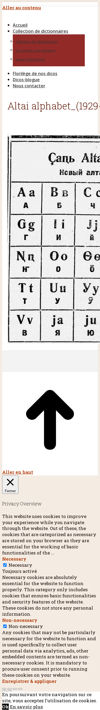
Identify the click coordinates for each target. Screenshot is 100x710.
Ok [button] (5, 707)
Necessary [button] (14, 559)
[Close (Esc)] (4, 689)
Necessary (20, 565)
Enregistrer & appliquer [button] (29, 681)
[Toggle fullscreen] (15, 689)
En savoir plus (26, 707)
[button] (47, 16)
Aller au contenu (21, 8)
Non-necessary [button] (19, 620)
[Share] (9, 689)
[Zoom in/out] (20, 689)
